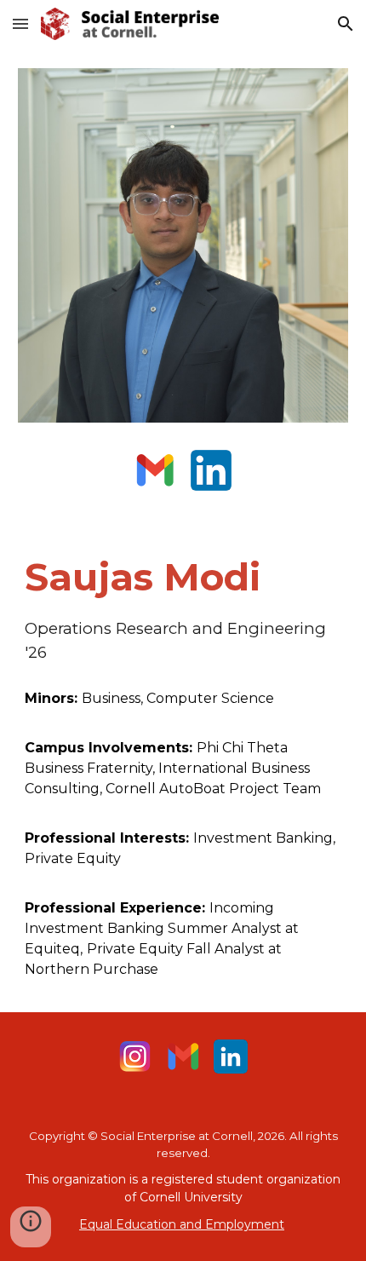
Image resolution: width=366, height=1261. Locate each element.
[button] (20, 23)
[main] (183, 608)
